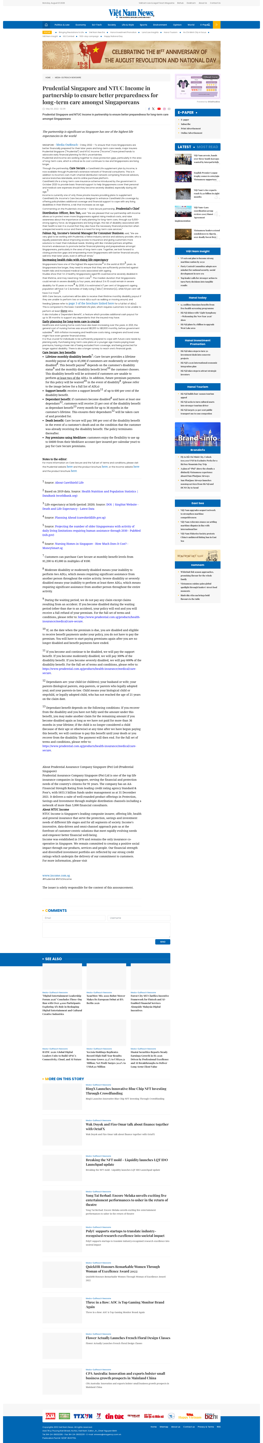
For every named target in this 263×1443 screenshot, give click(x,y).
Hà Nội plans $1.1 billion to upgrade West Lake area (197, 326)
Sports (143, 24)
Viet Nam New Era (97, 32)
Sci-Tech (97, 24)
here (70, 466)
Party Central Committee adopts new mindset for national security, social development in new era (199, 270)
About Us (203, 3)
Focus (47, 32)
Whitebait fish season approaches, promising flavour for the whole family (197, 575)
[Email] (169, 109)
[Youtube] (159, 109)
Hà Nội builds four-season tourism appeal (197, 395)
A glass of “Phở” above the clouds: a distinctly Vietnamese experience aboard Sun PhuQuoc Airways (198, 472)
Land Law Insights (150, 32)
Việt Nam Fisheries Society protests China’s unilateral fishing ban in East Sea (198, 537)
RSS (219, 1426)
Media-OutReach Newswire (68, 77)
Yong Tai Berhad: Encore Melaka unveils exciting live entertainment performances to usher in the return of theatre (127, 1200)
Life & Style (128, 24)
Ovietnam (191, 3)
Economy (81, 24)
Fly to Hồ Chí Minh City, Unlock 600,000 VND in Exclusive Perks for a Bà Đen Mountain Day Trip (199, 460)
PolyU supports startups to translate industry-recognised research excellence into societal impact (125, 1233)
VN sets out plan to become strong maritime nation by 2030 (197, 260)
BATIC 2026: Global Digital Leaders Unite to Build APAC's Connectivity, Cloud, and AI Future (61, 1055)
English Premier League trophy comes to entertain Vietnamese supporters (206, 176)
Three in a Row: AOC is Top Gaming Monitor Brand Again (125, 1304)
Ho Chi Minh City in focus (194, 32)
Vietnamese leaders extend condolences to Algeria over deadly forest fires (207, 234)
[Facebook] (149, 109)
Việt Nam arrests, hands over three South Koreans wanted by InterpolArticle (206, 159)
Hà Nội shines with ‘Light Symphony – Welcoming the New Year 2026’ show (198, 316)
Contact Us (215, 3)
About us (175, 1426)
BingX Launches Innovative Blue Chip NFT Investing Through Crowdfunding (126, 1090)
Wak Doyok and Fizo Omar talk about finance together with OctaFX (127, 1126)
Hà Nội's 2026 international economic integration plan (199, 364)
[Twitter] (153, 109)
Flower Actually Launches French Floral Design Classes (128, 1337)
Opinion (177, 24)
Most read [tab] (207, 146)
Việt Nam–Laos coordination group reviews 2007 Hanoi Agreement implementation (194, 214)
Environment (160, 24)
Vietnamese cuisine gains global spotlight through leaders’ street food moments (199, 587)
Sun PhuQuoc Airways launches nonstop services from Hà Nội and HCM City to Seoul (197, 484)
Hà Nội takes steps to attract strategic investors (198, 372)
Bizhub (180, 3)
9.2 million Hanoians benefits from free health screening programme (197, 306)
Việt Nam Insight (50, 36)
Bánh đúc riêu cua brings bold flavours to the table (195, 597)
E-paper (186, 112)
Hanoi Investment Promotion (123, 32)
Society (112, 24)
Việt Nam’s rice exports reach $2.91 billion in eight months (206, 193)
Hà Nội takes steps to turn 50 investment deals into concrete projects (195, 355)
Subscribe (186, 124)
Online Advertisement (191, 132)
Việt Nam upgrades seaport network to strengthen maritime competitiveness (198, 514)
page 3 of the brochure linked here (91, 303)
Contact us (189, 1426)
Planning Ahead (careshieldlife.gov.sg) (80, 517)
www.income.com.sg (56, 875)
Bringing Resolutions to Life (71, 32)
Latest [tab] (184, 146)
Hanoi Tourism (171, 32)
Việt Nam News (131, 13)
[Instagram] (164, 109)
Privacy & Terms (206, 1426)
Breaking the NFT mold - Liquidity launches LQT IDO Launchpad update (127, 1162)
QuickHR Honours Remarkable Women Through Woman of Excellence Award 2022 (123, 1268)
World (191, 24)
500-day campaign (89, 36)
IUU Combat (68, 36)
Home (48, 77)
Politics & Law (62, 24)
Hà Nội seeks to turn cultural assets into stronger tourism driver (197, 403)
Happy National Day (113, 36)
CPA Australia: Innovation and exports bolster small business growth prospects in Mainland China (125, 1375)
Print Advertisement (191, 128)
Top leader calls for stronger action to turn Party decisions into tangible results (199, 282)
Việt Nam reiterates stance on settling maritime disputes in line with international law (199, 525)
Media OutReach (67, 144)
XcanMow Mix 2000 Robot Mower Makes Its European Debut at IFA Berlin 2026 (106, 999)
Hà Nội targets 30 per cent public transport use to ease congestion (196, 411)
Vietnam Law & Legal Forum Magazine (156, 3)
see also (53, 959)
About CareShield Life (69, 482)
